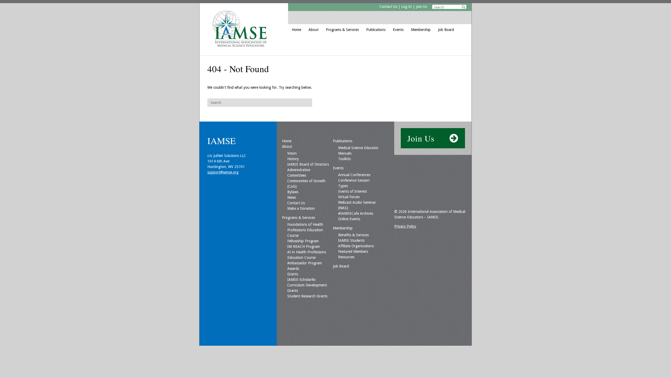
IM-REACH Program (303, 246)
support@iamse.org (223, 172)
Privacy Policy (405, 226)
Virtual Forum (349, 197)
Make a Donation (301, 208)
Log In (406, 6)
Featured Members (353, 251)
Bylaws (292, 192)
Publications (376, 30)
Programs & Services (342, 30)
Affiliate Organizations (356, 246)
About (313, 30)
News (291, 197)
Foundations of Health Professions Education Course (305, 230)
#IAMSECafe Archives (355, 213)
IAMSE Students (351, 240)
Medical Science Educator (358, 148)
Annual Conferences (354, 175)
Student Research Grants (307, 296)
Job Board (446, 30)
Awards (293, 268)
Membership (421, 30)
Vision (292, 153)
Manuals (344, 153)
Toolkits (344, 159)
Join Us (421, 6)
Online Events (349, 219)
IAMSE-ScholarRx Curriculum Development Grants (307, 285)
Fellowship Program (303, 241)
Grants (292, 274)
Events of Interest (352, 191)
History (293, 159)
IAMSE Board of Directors (308, 164)
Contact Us (388, 6)
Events (398, 30)
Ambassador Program (304, 263)
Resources (346, 257)
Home (296, 30)
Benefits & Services (353, 235)
